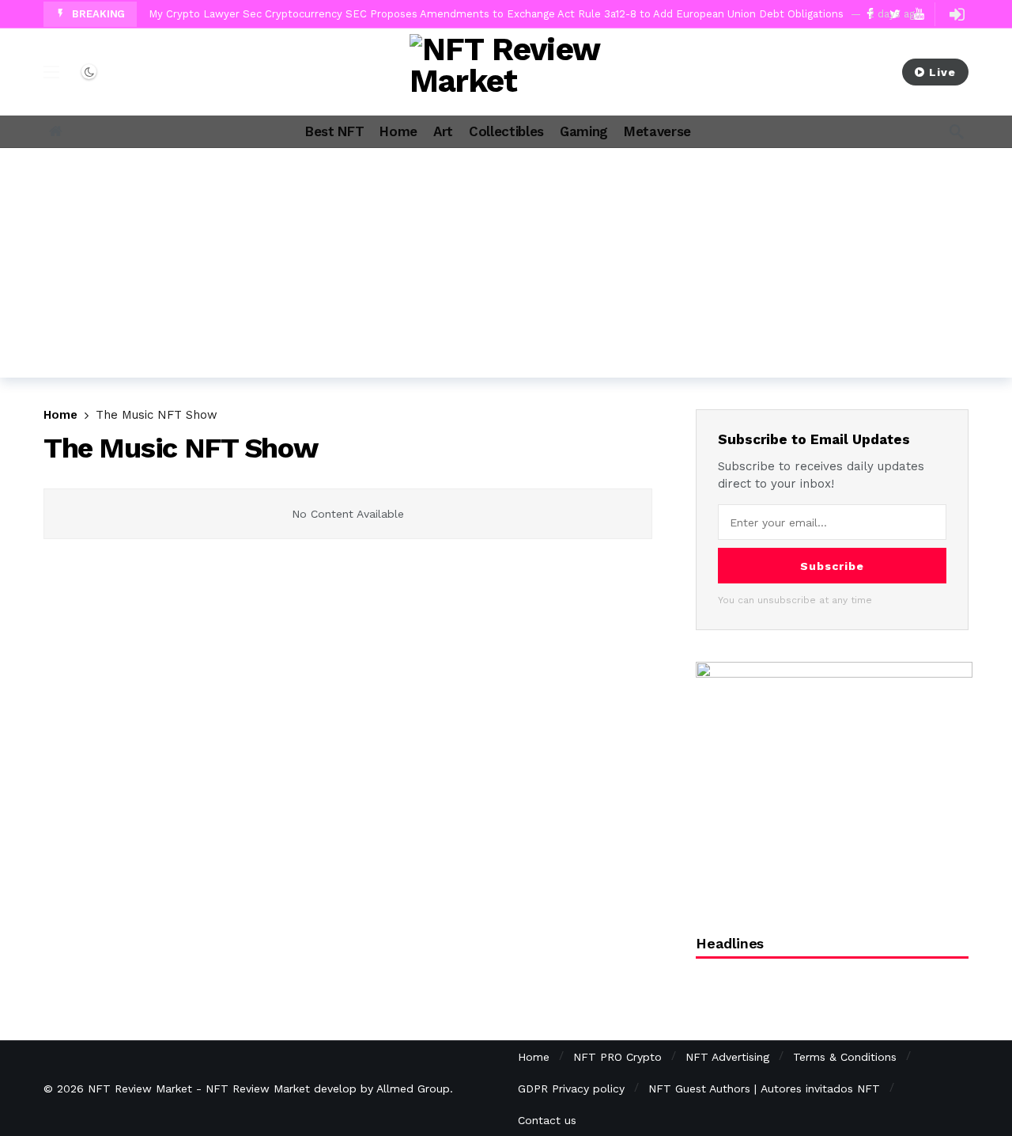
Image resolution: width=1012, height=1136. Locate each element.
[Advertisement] (506, 267)
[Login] (957, 14)
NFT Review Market (140, 1088)
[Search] (957, 131)
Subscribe (832, 566)
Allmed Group (413, 1088)
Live (942, 72)
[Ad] (834, 780)
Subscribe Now (822, 72)
